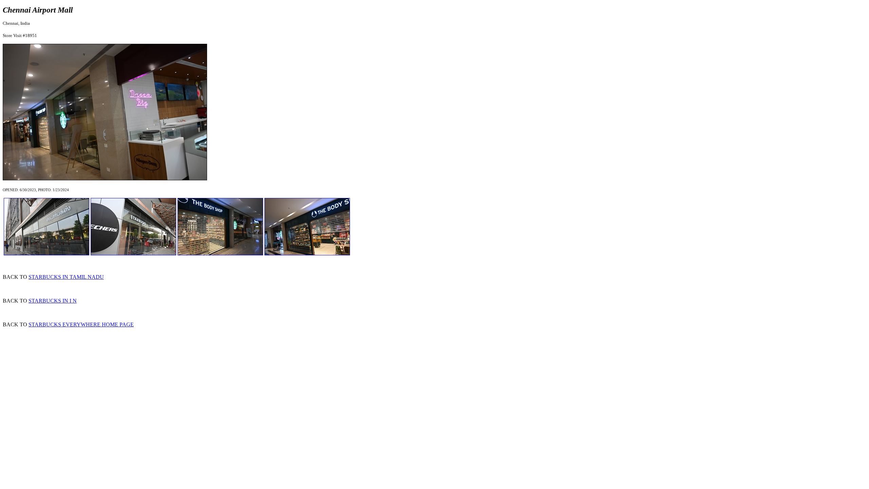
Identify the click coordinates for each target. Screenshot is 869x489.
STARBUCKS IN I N (53, 301)
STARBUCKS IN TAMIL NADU (66, 277)
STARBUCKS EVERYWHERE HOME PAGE (81, 324)
